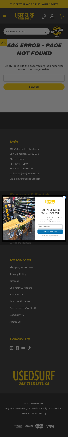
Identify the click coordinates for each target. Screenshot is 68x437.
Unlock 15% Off (50, 231)
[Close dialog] (64, 197)
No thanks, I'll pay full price (50, 236)
